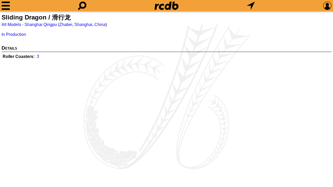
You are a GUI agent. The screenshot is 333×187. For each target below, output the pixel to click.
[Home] (166, 6)
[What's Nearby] (251, 6)
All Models (11, 24)
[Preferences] (327, 6)
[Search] (82, 6)
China (100, 24)
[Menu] (6, 6)
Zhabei (65, 24)
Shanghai (83, 24)
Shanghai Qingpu (40, 24)
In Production (14, 34)
